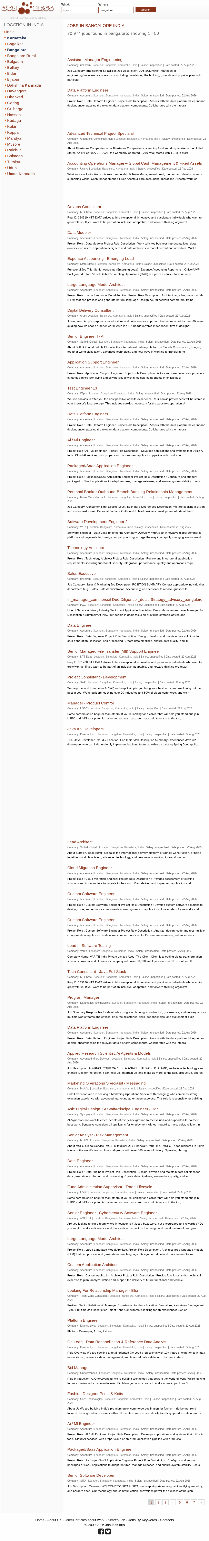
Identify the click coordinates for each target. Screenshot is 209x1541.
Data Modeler (79, 232)
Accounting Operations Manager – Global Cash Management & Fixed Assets (134, 163)
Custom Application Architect (92, 1264)
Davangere (17, 91)
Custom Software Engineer (91, 894)
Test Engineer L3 (82, 388)
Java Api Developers (85, 729)
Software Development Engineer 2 (97, 522)
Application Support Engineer (93, 362)
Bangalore (17, 50)
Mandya (14, 138)
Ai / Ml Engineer (81, 440)
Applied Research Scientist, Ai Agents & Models (109, 1053)
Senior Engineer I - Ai (85, 336)
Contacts (167, 1520)
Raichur (14, 150)
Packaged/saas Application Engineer (100, 466)
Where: (103, 4)
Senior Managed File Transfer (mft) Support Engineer (113, 651)
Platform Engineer (83, 1320)
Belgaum (15, 61)
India (10, 32)
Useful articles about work (84, 1520)
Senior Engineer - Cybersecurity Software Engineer (112, 1213)
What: (65, 4)
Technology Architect (85, 548)
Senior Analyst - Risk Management (97, 1135)
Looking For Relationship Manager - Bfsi (102, 1290)
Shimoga (15, 156)
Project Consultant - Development (96, 677)
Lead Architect (79, 842)
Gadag (13, 103)
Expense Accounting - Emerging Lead (100, 258)
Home (39, 1520)
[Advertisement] (115, 45)
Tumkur (13, 162)
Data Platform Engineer (87, 90)
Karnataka (16, 38)
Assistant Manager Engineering (94, 60)
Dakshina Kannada (24, 85)
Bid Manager (78, 1368)
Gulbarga (15, 109)
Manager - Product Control (90, 703)
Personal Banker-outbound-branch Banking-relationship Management (129, 492)
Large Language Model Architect (96, 284)
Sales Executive (81, 573)
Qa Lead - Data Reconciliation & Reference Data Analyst (116, 1342)
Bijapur (13, 79)
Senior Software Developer (91, 1475)
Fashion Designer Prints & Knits (95, 1394)
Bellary (13, 67)
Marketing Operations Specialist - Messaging (106, 1083)
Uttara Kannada (21, 174)
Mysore (13, 144)
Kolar (11, 126)
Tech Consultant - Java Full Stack (96, 971)
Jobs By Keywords (142, 1520)
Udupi (12, 168)
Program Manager (83, 997)
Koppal (13, 132)
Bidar (11, 73)
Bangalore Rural (21, 56)
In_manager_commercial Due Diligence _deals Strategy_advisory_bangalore (134, 599)
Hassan (14, 115)
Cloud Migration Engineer (89, 868)
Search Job (116, 1520)
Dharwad (15, 97)
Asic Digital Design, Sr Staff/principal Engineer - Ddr (112, 1109)
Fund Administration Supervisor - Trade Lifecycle (109, 1187)
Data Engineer (80, 625)
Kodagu (14, 120)
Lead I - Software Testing (89, 945)
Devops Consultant (84, 207)
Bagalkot (15, 44)
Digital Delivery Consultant (90, 310)
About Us (54, 1520)
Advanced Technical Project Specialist (100, 133)
